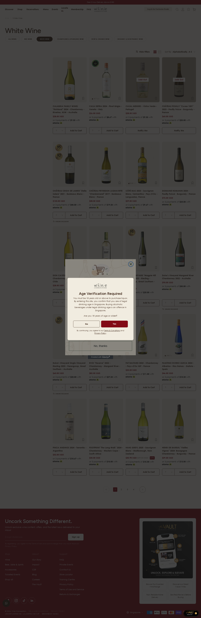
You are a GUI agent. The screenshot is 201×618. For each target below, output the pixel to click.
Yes (114, 324)
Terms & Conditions (112, 330)
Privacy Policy (100, 333)
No (86, 324)
